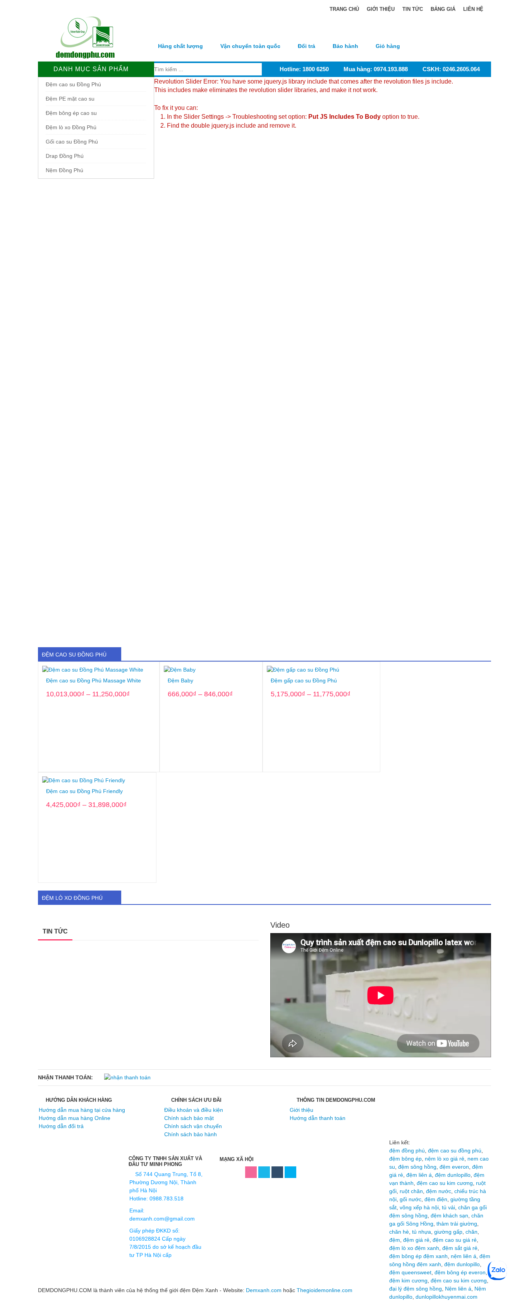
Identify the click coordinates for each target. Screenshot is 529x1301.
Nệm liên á (458, 1289)
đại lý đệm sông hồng (415, 1289)
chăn (471, 1232)
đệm (394, 1240)
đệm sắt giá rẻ (459, 1248)
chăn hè (399, 1232)
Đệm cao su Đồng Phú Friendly (84, 791)
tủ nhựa (421, 1232)
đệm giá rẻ (416, 1240)
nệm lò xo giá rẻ (444, 1159)
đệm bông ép (405, 1159)
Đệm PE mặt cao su (70, 99)
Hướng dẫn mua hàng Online (74, 1118)
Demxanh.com (264, 1290)
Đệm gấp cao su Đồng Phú (304, 681)
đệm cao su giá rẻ (455, 1240)
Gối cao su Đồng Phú (72, 141)
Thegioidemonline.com (324, 1290)
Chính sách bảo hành (190, 1134)
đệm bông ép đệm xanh (418, 1256)
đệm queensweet (410, 1272)
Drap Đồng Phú (65, 156)
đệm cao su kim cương (445, 1183)
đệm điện (435, 1199)
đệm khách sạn (449, 1215)
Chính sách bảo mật (189, 1118)
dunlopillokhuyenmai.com (446, 1297)
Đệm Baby (180, 681)
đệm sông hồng (417, 1167)
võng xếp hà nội (419, 1207)
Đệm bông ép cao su (71, 113)
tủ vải (448, 1207)
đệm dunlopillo (453, 1175)
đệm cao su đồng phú (454, 1150)
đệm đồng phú (407, 1150)
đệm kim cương (408, 1280)
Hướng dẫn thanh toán (317, 1118)
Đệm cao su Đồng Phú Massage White (93, 681)
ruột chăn (411, 1191)
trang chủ (343, 9)
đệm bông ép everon (460, 1272)
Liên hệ (473, 9)
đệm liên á (419, 1175)
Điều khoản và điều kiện (193, 1110)
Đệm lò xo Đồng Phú (71, 127)
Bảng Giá (443, 9)
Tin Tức (412, 9)
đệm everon (454, 1167)
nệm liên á (463, 1256)
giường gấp (448, 1232)
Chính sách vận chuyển (193, 1126)
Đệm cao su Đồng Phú (73, 84)
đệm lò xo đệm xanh (414, 1248)
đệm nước (438, 1191)
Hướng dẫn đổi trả (61, 1126)
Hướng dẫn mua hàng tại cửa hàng (82, 1110)
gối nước (410, 1199)
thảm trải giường (456, 1224)
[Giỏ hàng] (388, 32)
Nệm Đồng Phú (64, 170)
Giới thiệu (381, 9)
